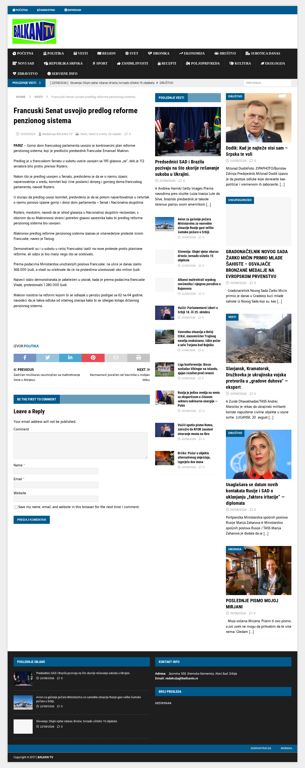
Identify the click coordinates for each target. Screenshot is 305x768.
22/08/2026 (167, 180)
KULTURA (242, 63)
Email (18, 479)
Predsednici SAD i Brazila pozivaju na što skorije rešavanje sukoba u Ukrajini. (187, 168)
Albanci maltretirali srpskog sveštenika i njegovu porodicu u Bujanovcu (199, 284)
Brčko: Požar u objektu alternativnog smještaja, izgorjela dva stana (194, 457)
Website (20, 493)
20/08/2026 (189, 411)
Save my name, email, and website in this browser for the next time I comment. (79, 507)
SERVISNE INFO (64, 74)
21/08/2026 (188, 317)
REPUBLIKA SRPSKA (65, 63)
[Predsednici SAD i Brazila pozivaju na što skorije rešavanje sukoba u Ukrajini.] (188, 131)
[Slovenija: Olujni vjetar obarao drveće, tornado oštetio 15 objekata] (164, 256)
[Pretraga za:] (267, 82)
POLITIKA (55, 53)
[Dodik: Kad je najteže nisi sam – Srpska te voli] (258, 117)
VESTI (82, 53)
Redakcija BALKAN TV (57, 133)
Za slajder (115, 133)
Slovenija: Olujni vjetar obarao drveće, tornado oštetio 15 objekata (198, 256)
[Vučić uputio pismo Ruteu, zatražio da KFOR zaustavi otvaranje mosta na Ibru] (164, 430)
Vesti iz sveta (98, 133)
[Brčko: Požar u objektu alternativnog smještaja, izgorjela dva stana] (164, 458)
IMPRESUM (74, 10)
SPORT (101, 63)
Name (19, 465)
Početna (21, 10)
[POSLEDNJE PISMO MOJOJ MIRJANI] (258, 570)
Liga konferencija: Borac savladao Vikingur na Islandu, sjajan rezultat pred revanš (198, 369)
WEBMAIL (287, 748)
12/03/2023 (28, 133)
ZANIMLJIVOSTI (134, 63)
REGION (108, 53)
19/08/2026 (238, 613)
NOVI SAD (25, 63)
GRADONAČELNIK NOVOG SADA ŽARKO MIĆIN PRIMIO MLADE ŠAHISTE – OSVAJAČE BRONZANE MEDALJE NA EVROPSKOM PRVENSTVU (257, 264)
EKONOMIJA (194, 53)
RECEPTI (168, 63)
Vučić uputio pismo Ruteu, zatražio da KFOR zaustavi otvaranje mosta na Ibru (195, 429)
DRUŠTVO (227, 53)
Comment (21, 429)
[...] (208, 204)
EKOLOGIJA (274, 63)
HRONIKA (160, 53)
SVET (133, 53)
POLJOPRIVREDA (205, 63)
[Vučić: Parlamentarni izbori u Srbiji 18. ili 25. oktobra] (164, 313)
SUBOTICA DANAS (265, 53)
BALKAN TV (45, 757)
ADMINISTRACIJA (261, 748)
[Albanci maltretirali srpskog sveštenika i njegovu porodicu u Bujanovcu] (164, 285)
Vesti (83, 133)
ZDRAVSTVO (27, 74)
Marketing (47, 10)
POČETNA (24, 53)
